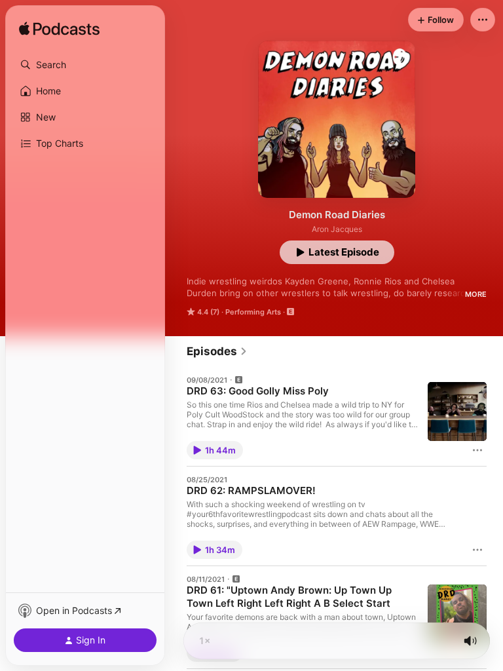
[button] (85, 65)
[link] (217, 351)
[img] (59, 29)
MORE (476, 294)
